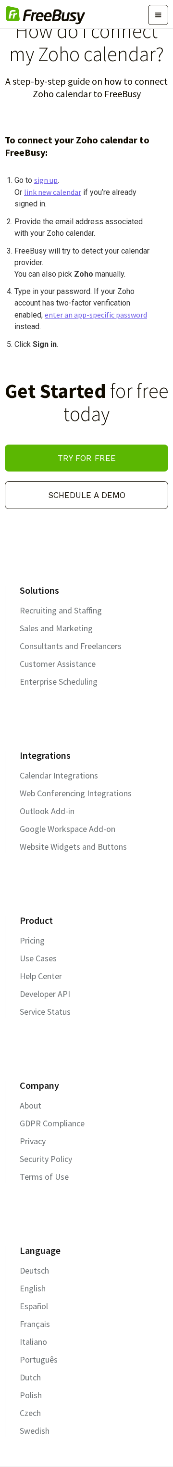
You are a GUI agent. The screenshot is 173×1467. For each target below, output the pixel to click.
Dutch (30, 1377)
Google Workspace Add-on (67, 828)
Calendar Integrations (59, 775)
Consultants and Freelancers (71, 645)
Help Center (41, 976)
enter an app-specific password (96, 314)
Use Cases (38, 958)
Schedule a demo (86, 495)
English (33, 1288)
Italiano (33, 1341)
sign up (46, 180)
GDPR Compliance (52, 1123)
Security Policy (46, 1158)
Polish (31, 1395)
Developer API (45, 993)
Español (34, 1306)
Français (35, 1323)
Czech (30, 1412)
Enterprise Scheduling (59, 681)
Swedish (34, 1430)
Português (39, 1359)
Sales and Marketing (56, 628)
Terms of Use (44, 1176)
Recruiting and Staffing (61, 610)
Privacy (33, 1141)
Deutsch (34, 1270)
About (30, 1105)
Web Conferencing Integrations (76, 793)
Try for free (87, 458)
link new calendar (52, 192)
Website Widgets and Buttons (73, 846)
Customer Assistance (58, 663)
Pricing (32, 940)
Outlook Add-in (47, 810)
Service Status (45, 1011)
